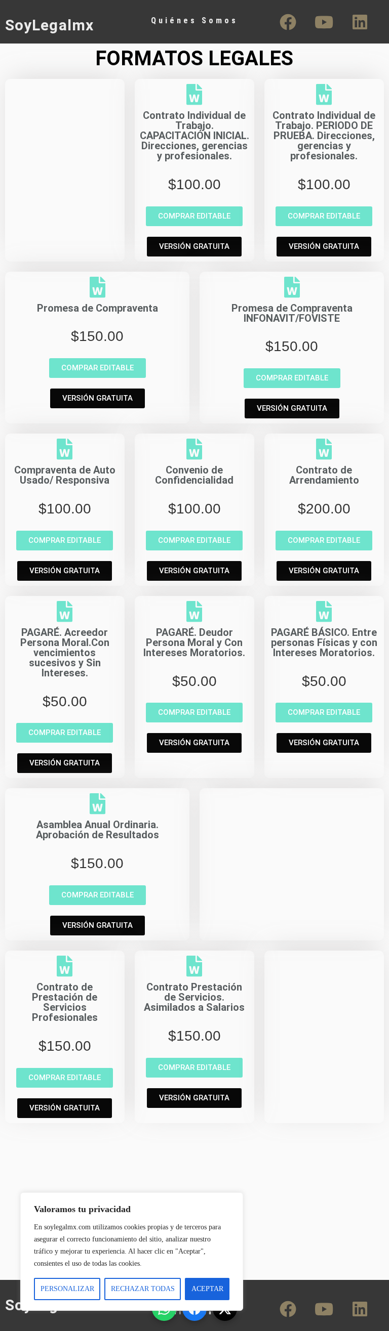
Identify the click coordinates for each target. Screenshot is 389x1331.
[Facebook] (288, 21)
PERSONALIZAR (67, 1289)
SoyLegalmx (49, 25)
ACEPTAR (207, 1289)
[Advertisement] (65, 134)
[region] (131, 1251)
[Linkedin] (360, 21)
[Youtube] (324, 21)
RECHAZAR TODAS (143, 1289)
